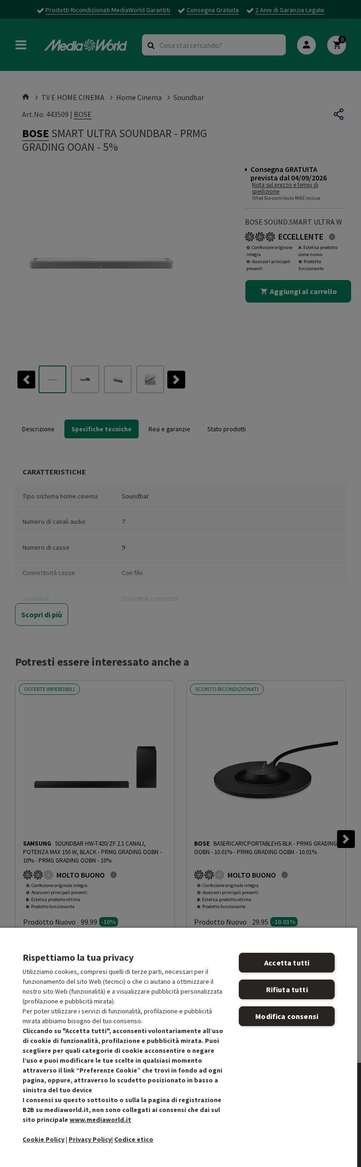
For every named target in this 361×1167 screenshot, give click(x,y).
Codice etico (133, 1139)
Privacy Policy (90, 1139)
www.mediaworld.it (100, 1119)
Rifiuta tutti (287, 989)
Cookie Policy (43, 1139)
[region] (178, 1047)
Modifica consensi (286, 1016)
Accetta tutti (286, 962)
